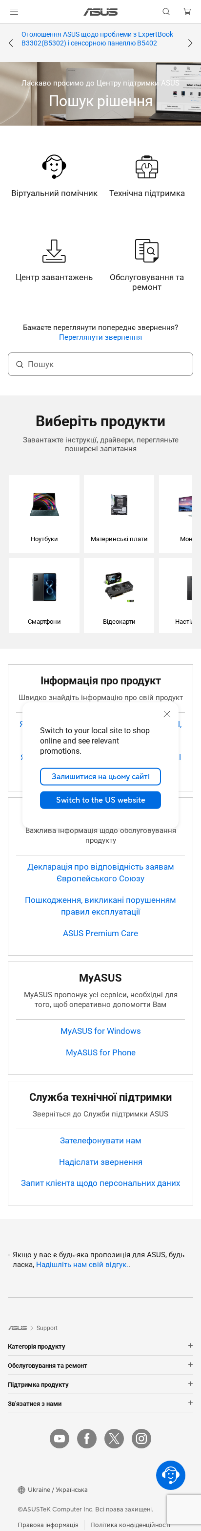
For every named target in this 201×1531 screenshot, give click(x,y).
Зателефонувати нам (100, 1140)
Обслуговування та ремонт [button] (47, 1365)
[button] (14, 11)
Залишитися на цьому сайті (101, 777)
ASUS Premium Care (100, 933)
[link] (100, 12)
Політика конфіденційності (130, 1525)
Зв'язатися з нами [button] (34, 1403)
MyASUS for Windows (100, 1031)
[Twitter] (114, 1438)
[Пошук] (19, 364)
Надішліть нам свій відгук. (82, 1264)
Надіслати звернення (100, 1162)
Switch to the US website (100, 800)
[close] (167, 714)
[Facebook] (87, 1438)
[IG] (141, 1438)
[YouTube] (59, 1438)
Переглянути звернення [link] (100, 337)
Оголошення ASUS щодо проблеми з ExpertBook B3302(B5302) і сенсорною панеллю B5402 (97, 38)
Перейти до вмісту (6, 30)
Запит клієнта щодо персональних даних (100, 1183)
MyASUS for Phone (101, 1052)
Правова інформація (48, 1525)
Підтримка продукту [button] (38, 1384)
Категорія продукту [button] (36, 1346)
